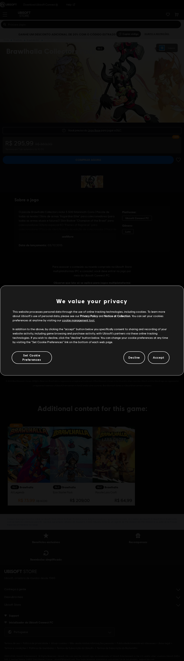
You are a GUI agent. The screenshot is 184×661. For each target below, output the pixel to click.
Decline (134, 357)
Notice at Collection (117, 316)
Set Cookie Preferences (31, 357)
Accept (158, 357)
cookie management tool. (78, 320)
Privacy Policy (89, 316)
